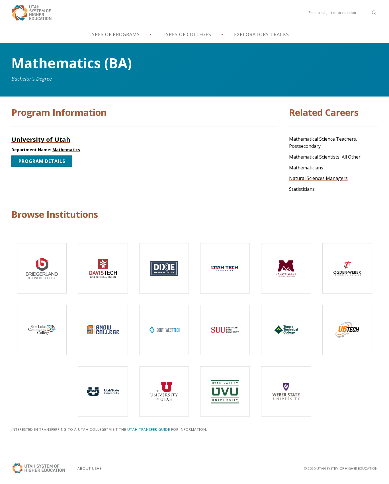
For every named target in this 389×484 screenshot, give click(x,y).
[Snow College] (103, 330)
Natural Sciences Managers (318, 178)
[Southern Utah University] (225, 330)
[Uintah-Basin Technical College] (347, 330)
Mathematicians (306, 168)
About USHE (89, 468)
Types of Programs (114, 34)
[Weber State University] (286, 391)
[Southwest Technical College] (164, 330)
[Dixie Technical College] (164, 268)
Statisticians (302, 189)
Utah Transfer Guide (148, 429)
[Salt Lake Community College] (42, 330)
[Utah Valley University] (225, 391)
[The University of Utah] (164, 391)
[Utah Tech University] (225, 268)
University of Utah (40, 139)
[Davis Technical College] (103, 268)
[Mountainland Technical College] (286, 268)
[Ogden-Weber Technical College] (347, 268)
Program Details (42, 161)
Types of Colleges (187, 34)
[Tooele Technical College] (286, 330)
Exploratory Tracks (261, 34)
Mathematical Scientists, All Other (325, 157)
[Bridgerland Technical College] (42, 268)
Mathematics (66, 149)
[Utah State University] (103, 391)
